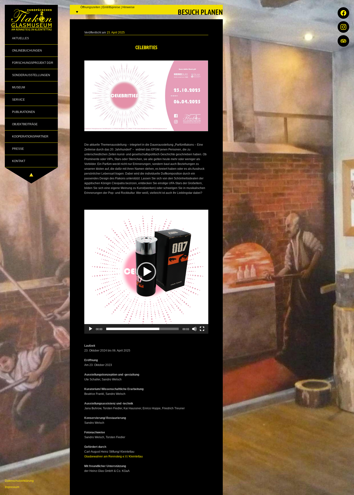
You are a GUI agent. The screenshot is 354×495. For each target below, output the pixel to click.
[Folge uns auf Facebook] (343, 13)
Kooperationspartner (30, 136)
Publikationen (23, 112)
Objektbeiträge (25, 124)
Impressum (12, 487)
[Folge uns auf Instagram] (343, 27)
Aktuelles (20, 38)
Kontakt (18, 161)
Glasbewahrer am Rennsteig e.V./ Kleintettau (113, 456)
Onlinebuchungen (27, 50)
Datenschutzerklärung (19, 480)
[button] (146, 271)
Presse (18, 148)
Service (18, 99)
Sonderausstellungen (31, 75)
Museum (18, 87)
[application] (146, 272)
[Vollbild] (202, 328)
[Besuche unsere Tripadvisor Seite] (343, 41)
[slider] (142, 329)
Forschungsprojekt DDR (32, 63)
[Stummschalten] (194, 328)
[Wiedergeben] (90, 328)
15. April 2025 (116, 32)
